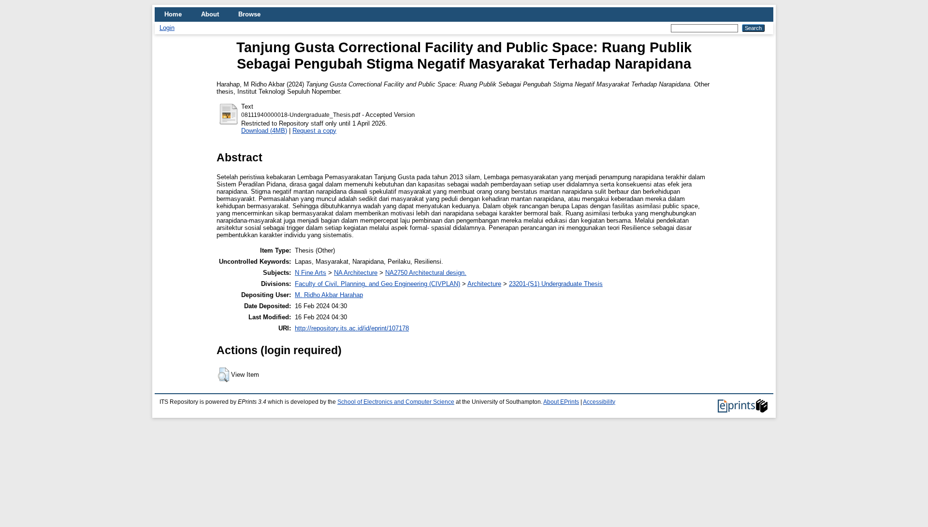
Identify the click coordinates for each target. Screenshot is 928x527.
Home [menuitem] (173, 14)
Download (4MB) (264, 130)
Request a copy (314, 130)
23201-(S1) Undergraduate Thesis (556, 283)
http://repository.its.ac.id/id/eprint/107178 (352, 328)
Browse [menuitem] (249, 14)
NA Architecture (355, 272)
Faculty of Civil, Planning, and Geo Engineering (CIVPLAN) (377, 283)
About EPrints (561, 402)
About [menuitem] (210, 14)
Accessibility (599, 402)
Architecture (484, 283)
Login (167, 27)
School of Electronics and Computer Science (395, 402)
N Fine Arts (310, 272)
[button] (223, 375)
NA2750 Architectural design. (425, 272)
